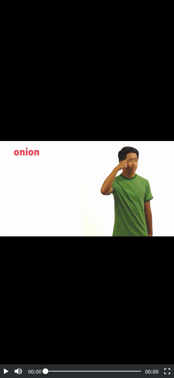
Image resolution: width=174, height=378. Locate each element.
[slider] (93, 371)
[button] (6, 371)
